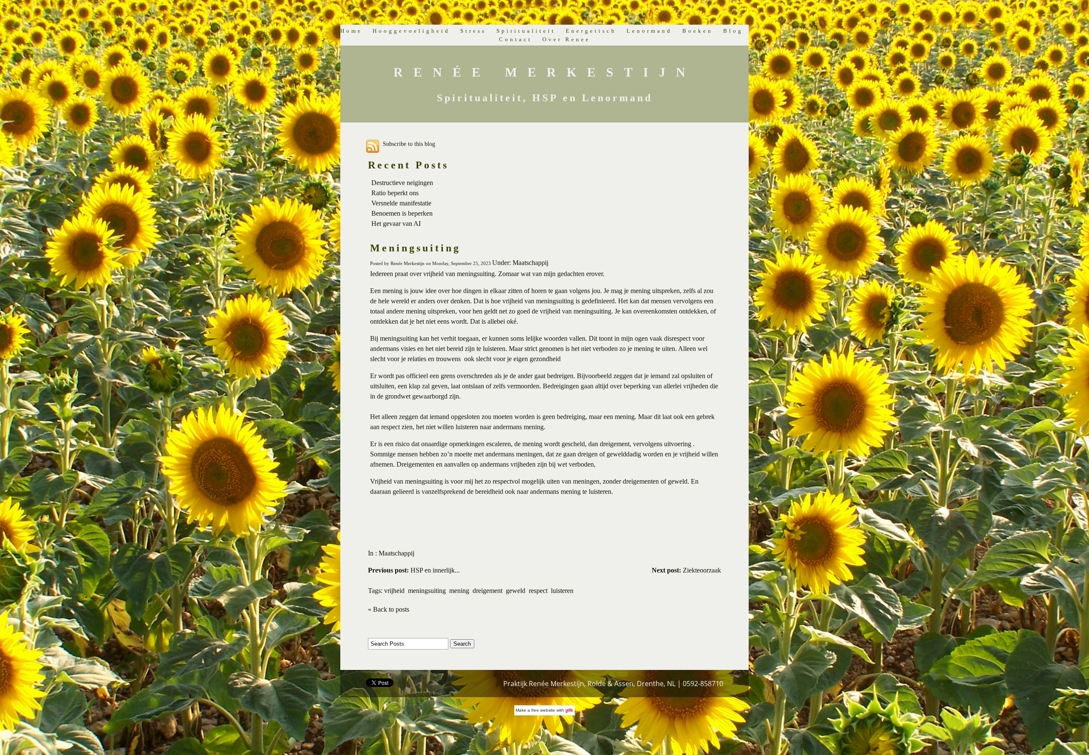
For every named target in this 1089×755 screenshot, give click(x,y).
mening (459, 590)
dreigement (487, 590)
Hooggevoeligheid (411, 31)
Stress (473, 31)
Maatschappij (396, 553)
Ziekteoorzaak (686, 570)
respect (538, 590)
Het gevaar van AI (396, 223)
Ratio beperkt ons (395, 193)
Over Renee (566, 39)
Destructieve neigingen (402, 182)
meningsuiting (427, 590)
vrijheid (394, 590)
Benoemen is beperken (402, 213)
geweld (515, 590)
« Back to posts (388, 609)
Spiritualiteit (526, 31)
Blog (733, 31)
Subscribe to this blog (409, 143)
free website (543, 710)
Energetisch (591, 31)
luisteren (562, 590)
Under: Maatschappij (520, 262)
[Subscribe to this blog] (372, 146)
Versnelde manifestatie (401, 203)
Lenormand (649, 31)
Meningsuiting (415, 248)
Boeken (697, 31)
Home (351, 31)
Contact (515, 39)
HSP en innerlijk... (414, 570)
